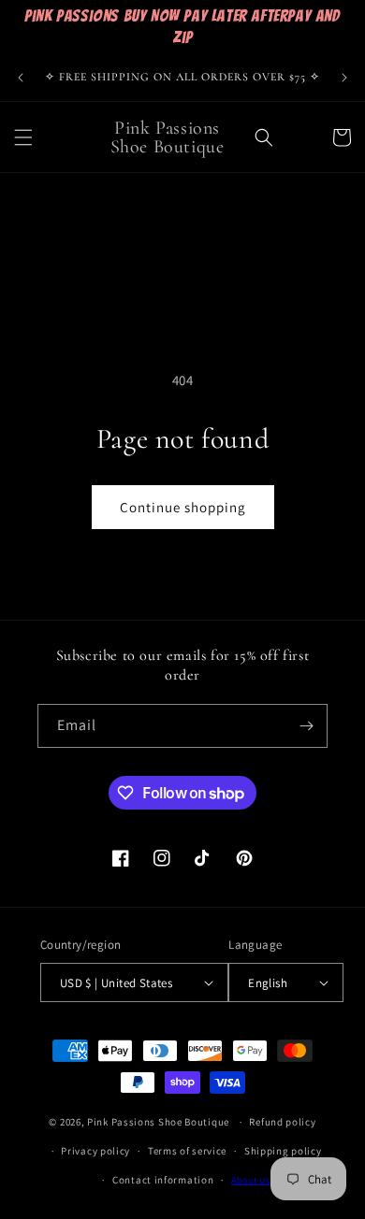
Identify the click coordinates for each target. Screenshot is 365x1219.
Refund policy (282, 1121)
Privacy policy (95, 1150)
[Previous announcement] (20, 77)
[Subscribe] (306, 726)
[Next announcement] (344, 77)
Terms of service (187, 1150)
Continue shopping (183, 507)
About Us (250, 1180)
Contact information (162, 1179)
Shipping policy (283, 1150)
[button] (23, 137)
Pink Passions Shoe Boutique (158, 1121)
